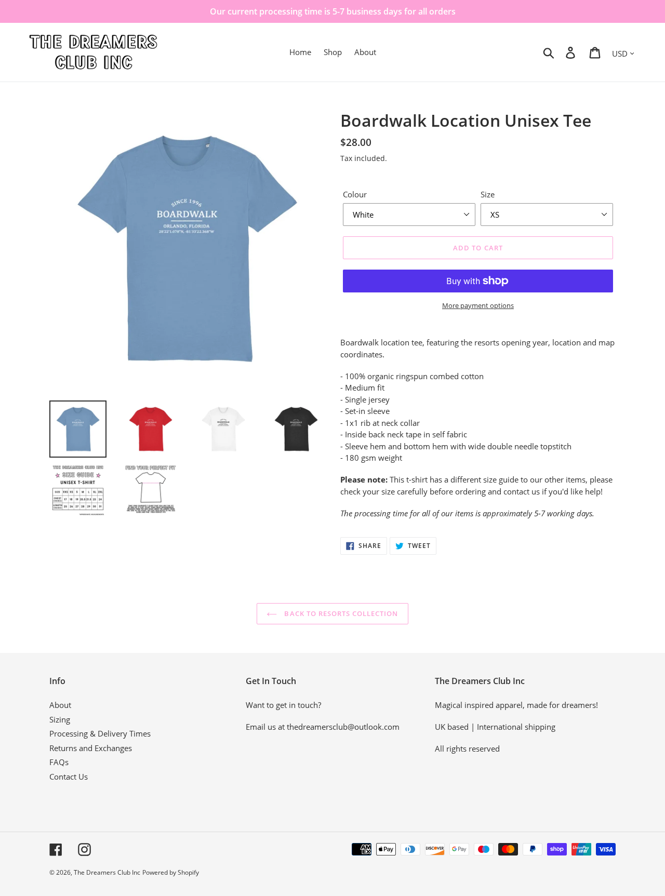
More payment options (478, 305)
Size (488, 194)
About (60, 705)
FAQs (59, 762)
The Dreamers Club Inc (107, 872)
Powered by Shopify (170, 872)
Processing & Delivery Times (100, 733)
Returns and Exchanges (90, 748)
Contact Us (68, 776)
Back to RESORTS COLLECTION (340, 613)
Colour (355, 194)
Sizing (59, 719)
